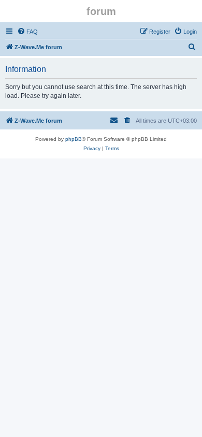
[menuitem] (27, 31)
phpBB (73, 139)
